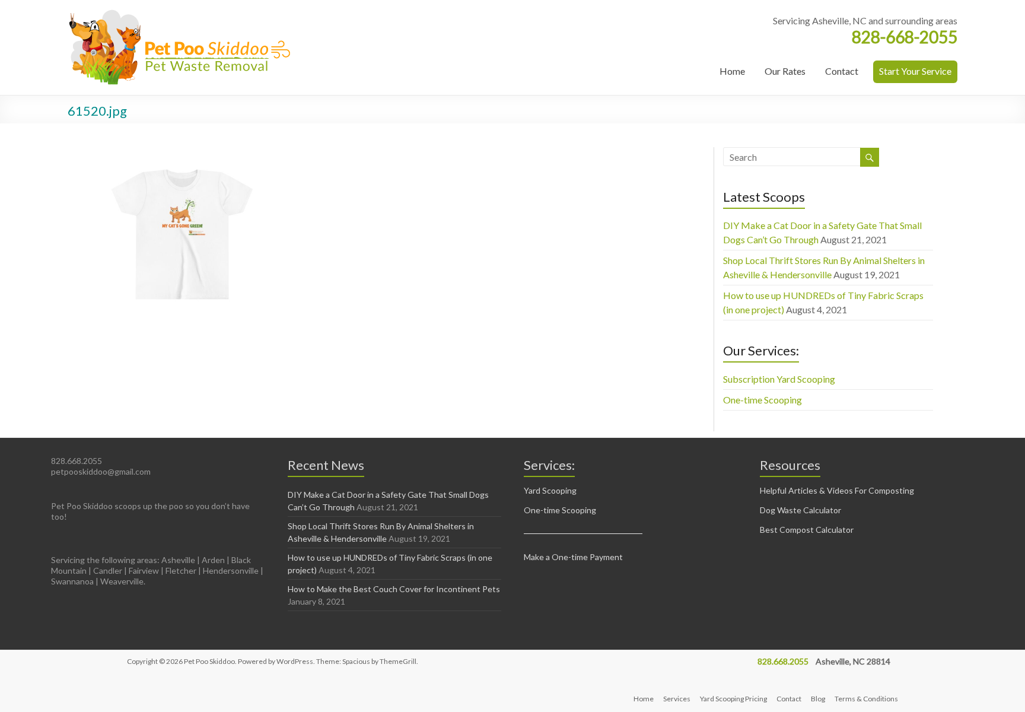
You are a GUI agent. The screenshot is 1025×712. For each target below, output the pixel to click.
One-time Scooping (762, 399)
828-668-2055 (904, 37)
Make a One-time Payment (573, 557)
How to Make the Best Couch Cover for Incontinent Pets (394, 589)
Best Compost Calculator (807, 530)
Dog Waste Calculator (800, 510)
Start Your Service (915, 71)
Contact (841, 71)
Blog (818, 698)
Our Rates (785, 71)
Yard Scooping (550, 490)
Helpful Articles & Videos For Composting (837, 490)
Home (732, 71)
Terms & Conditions (866, 698)
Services (676, 698)
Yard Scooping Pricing (733, 698)
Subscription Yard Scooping (779, 378)
